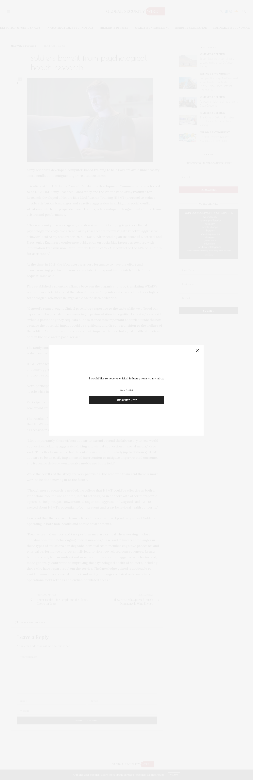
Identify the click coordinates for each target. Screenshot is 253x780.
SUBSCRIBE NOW (126, 400)
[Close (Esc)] (198, 351)
